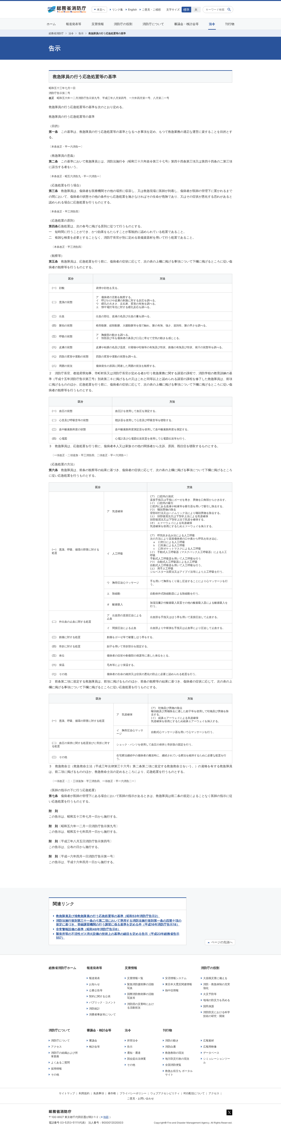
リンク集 (117, 9)
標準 (186, 9)
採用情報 (56, 1068)
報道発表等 (73, 24)
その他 (55, 1074)
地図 (106, 1117)
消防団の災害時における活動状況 (140, 1005)
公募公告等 (95, 990)
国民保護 (208, 1006)
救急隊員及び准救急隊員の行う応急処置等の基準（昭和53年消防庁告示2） (108, 916)
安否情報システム (176, 978)
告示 (81, 33)
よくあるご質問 (60, 1062)
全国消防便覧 (173, 1064)
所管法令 (132, 1040)
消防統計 (94, 1008)
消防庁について (153, 24)
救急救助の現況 (174, 1052)
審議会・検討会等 (186, 24)
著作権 (112, 1093)
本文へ (101, 9)
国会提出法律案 (136, 1058)
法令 (212, 24)
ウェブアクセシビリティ (165, 1093)
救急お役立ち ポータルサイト (179, 1072)
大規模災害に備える (215, 978)
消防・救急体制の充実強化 (216, 986)
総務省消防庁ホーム (62, 968)
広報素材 (208, 1040)
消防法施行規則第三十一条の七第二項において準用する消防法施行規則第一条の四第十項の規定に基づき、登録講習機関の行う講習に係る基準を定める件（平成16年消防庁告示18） (118, 922)
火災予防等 (210, 994)
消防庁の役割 (123, 24)
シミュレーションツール (216, 1060)
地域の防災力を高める (216, 1000)
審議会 (93, 1040)
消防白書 (170, 1046)
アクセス (56, 1046)
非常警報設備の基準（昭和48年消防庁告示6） (88, 929)
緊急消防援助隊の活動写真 (140, 986)
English (132, 9)
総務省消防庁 (56, 33)
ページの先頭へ (221, 942)
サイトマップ (67, 1093)
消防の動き (172, 1040)
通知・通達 (133, 1052)
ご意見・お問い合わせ (140, 1098)
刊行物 (229, 24)
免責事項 (98, 1093)
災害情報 (98, 24)
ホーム (51, 24)
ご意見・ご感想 (151, 9)
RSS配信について (194, 1093)
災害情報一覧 (135, 978)
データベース (211, 1052)
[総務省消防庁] (67, 11)
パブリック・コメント (102, 1002)
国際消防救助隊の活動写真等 (140, 995)
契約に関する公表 (99, 996)
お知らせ (94, 984)
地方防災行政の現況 (177, 1058)
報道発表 (94, 978)
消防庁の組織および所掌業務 (64, 1054)
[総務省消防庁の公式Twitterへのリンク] (229, 1114)
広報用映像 (210, 1046)
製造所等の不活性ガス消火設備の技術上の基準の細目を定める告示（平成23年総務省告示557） (117, 935)
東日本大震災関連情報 (178, 984)
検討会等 (94, 1046)
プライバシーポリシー (133, 1093)
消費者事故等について (102, 1014)
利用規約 (84, 1093)
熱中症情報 (172, 990)
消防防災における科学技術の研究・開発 (216, 1014)
